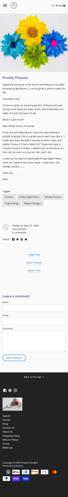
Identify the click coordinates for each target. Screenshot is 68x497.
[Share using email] (26, 238)
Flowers (9, 196)
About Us (7, 431)
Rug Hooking (11, 203)
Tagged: (6, 191)
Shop (5, 423)
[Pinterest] (10, 390)
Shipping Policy (11, 435)
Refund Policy (10, 439)
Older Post (34, 254)
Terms (5, 443)
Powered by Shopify (12, 465)
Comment (7, 328)
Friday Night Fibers (29, 196)
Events (6, 419)
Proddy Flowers (53, 196)
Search (6, 415)
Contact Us (8, 427)
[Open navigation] (4, 5)
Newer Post (34, 270)
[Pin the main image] (21, 238)
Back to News (34, 262)
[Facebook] (4, 390)
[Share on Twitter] (17, 238)
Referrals (7, 447)
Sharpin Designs (32, 203)
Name (5, 302)
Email (5, 315)
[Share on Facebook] (13, 238)
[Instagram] (15, 390)
